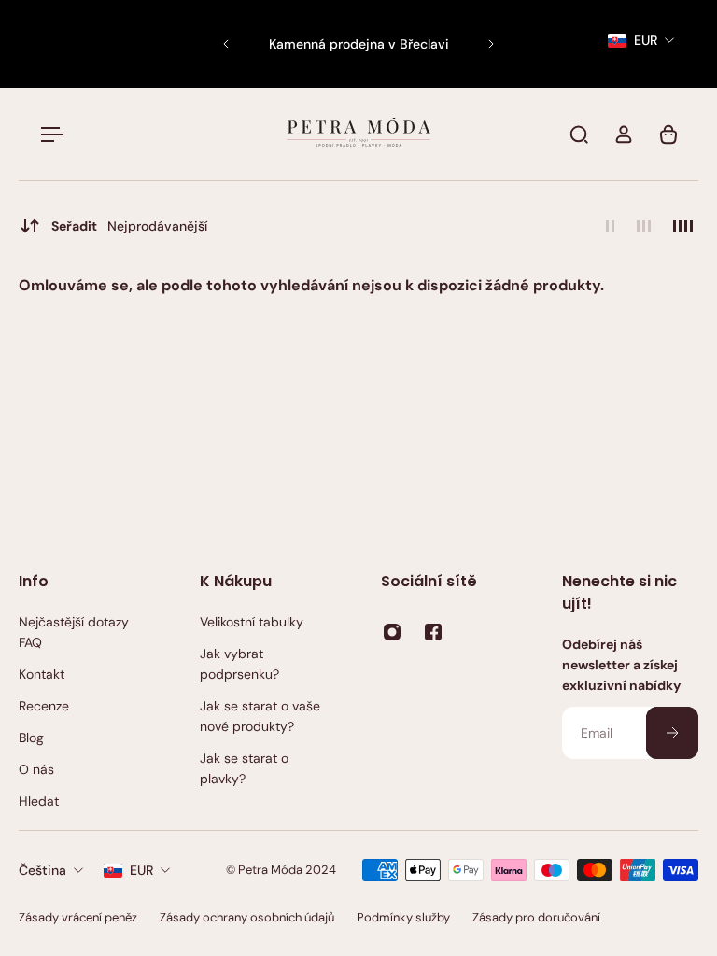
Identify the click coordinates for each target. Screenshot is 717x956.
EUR (141, 870)
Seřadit (129, 226)
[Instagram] (392, 632)
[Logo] (358, 134)
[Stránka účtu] (623, 134)
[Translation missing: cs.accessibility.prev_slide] (226, 44)
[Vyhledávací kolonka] (578, 134)
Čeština (42, 870)
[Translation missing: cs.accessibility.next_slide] (491, 44)
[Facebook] (433, 632)
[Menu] (48, 134)
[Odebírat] (672, 733)
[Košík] (668, 134)
